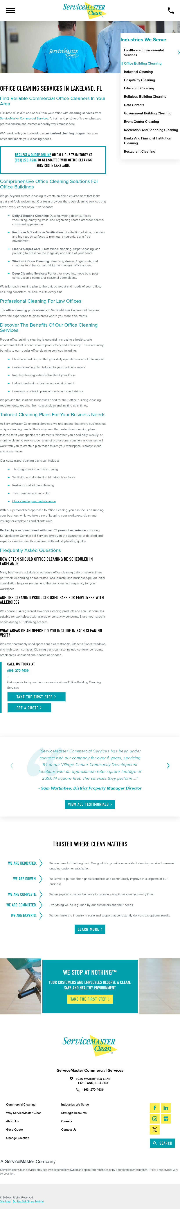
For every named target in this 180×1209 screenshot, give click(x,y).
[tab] (178, 53)
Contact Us (68, 1129)
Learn (88, 929)
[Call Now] (171, 10)
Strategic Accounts (74, 1113)
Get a (27, 707)
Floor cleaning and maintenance (34, 501)
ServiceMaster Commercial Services (24, 118)
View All (88, 804)
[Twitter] (155, 1129)
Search (165, 1143)
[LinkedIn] (166, 1108)
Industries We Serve (75, 1104)
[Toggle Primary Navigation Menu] (10, 10)
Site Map (5, 1201)
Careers (66, 1121)
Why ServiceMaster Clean (23, 1113)
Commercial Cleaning (21, 1104)
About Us (12, 1121)
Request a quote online (33, 154)
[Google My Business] (166, 1119)
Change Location (17, 1138)
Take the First (34, 696)
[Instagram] (155, 1119)
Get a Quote (14, 1129)
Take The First (88, 999)
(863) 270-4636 (26, 160)
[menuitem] (150, 52)
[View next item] (167, 765)
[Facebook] (155, 1108)
